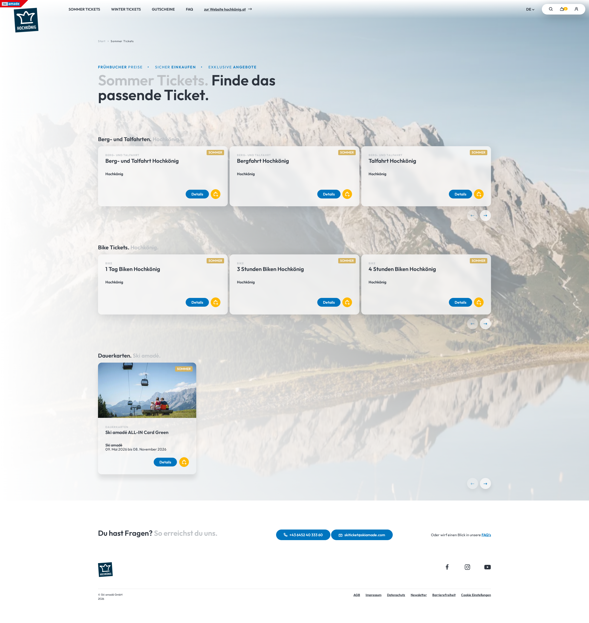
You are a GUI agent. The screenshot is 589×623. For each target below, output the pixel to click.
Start (101, 41)
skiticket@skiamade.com (364, 535)
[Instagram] (467, 567)
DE (529, 9)
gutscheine (163, 9)
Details (197, 194)
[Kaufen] (215, 194)
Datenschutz (396, 595)
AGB (356, 595)
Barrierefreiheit (444, 595)
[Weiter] (485, 215)
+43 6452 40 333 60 (306, 535)
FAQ (189, 9)
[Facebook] (447, 567)
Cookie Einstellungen (476, 595)
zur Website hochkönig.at (225, 9)
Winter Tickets (126, 9)
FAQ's (486, 535)
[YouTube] (487, 567)
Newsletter (419, 595)
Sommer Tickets (84, 9)
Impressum (373, 595)
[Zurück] (472, 215)
